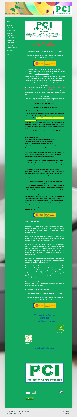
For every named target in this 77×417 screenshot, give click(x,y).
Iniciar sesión (66, 411)
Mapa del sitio (25, 411)
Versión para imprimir (14, 411)
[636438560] (60, 328)
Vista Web (67, 413)
